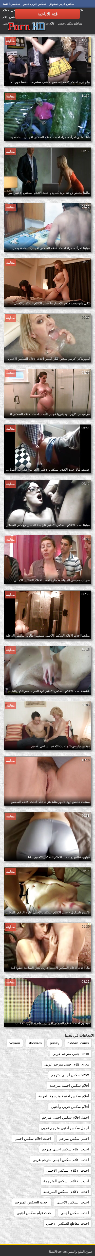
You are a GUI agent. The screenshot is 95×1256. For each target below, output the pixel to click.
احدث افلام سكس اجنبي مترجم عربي (61, 1160)
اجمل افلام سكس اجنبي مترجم (65, 1117)
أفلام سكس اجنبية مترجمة (69, 1085)
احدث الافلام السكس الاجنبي (67, 1170)
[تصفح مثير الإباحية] (27, 26)
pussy (54, 1043)
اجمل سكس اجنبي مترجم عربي (65, 1128)
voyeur (14, 1043)
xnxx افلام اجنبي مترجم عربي (66, 1064)
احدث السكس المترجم (31, 1202)
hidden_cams (78, 1043)
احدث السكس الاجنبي (72, 1202)
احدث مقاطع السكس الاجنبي (67, 1223)
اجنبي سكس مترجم (74, 1139)
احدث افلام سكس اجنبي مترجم (65, 1149)
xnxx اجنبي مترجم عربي (70, 1054)
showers (35, 1043)
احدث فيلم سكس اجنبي (34, 1213)
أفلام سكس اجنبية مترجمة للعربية (63, 1096)
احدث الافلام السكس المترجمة (66, 1181)
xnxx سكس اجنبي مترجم (70, 1075)
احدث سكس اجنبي (75, 1213)
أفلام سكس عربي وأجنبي (70, 1107)
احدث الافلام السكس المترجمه (66, 1192)
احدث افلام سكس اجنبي (33, 1139)
